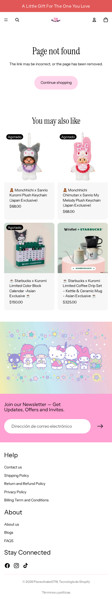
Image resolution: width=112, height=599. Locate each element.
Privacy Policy (15, 491)
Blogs (8, 532)
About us (11, 524)
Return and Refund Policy (24, 483)
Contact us (13, 467)
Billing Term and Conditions (26, 500)
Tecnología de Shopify (74, 582)
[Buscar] (17, 20)
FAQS (9, 540)
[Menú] (6, 20)
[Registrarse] (100, 426)
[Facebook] (7, 565)
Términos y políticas (56, 592)
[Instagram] (16, 565)
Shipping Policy (16, 475)
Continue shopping (56, 82)
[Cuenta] (94, 20)
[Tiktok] (25, 565)
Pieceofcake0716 (46, 582)
